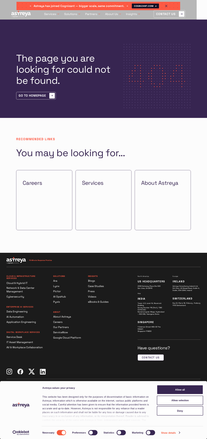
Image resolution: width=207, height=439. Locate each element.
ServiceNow (60, 332)
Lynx (56, 286)
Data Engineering (16, 311)
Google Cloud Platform (67, 337)
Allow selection (180, 400)
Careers (57, 322)
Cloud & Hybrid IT (16, 283)
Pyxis (56, 301)
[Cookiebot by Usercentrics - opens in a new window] (21, 432)
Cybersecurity (15, 296)
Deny (180, 410)
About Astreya (62, 316)
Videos (92, 296)
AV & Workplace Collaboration (24, 347)
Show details (168, 432)
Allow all (180, 389)
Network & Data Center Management (20, 289)
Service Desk (14, 337)
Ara (55, 280)
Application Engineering (21, 322)
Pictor (57, 291)
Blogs (91, 280)
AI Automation (15, 317)
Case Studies (96, 286)
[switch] (93, 432)
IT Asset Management (19, 342)
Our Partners (61, 327)
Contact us (151, 357)
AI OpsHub (59, 296)
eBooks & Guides (98, 301)
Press (91, 291)
